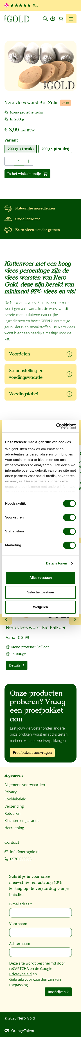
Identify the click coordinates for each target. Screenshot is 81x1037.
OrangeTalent (22, 1030)
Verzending (14, 806)
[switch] (69, 517)
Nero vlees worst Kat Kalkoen (36, 627)
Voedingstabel (23, 394)
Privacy (10, 791)
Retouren (12, 813)
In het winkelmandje (24, 174)
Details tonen (56, 563)
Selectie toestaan (40, 592)
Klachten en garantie (22, 820)
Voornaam (18, 923)
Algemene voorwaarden (24, 784)
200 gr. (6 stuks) (55, 148)
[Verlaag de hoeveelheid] (9, 161)
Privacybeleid (20, 974)
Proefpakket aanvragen (32, 752)
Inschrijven (57, 992)
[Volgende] (75, 619)
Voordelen (19, 354)
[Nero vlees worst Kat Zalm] (40, 66)
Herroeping (14, 827)
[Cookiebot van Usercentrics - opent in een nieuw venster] (57, 426)
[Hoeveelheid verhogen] (29, 161)
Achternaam (19, 943)
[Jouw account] (52, 18)
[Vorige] (6, 619)
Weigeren (40, 607)
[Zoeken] (45, 18)
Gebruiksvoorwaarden (28, 979)
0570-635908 (21, 858)
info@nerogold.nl (24, 851)
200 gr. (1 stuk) (21, 148)
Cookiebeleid (15, 799)
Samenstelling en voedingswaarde (26, 374)
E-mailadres (20, 904)
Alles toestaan (40, 578)
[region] (40, 66)
